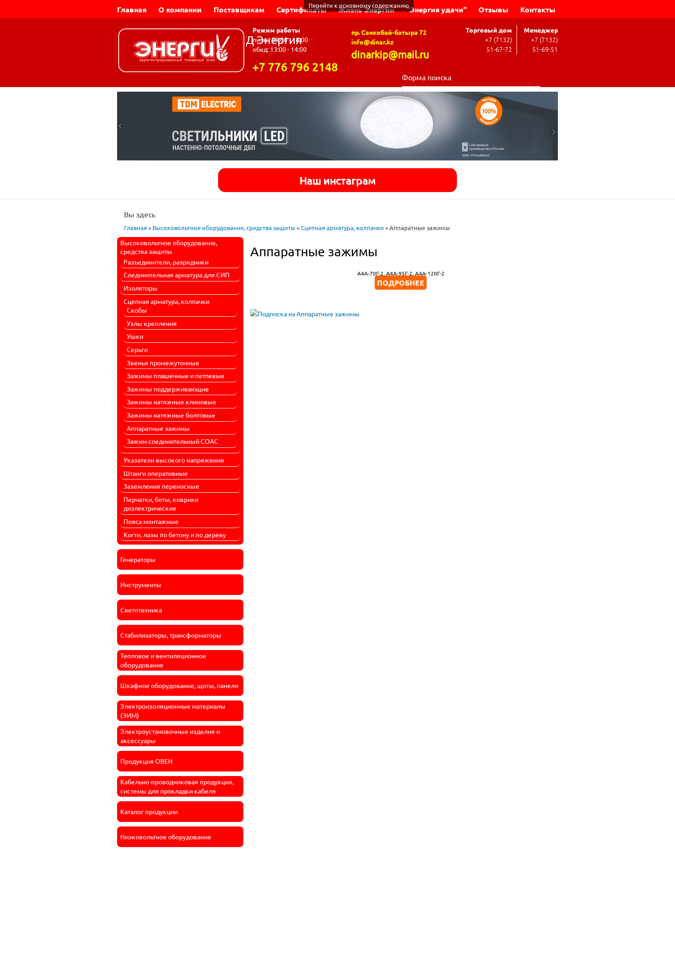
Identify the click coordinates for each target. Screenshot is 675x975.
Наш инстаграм (337, 180)
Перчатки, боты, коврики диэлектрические (161, 503)
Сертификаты (301, 9)
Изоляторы (141, 288)
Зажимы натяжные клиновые (171, 401)
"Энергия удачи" (436, 9)
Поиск (549, 91)
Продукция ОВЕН (146, 761)
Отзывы (493, 9)
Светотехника (141, 610)
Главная (131, 9)
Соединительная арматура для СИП (177, 274)
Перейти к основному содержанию (359, 5)
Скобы (137, 310)
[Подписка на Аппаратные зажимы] (305, 310)
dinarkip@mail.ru (390, 54)
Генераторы (138, 559)
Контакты (537, 9)
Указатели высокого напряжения (174, 460)
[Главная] (181, 52)
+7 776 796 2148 (295, 66)
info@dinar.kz (372, 42)
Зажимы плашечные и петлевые (176, 375)
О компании (180, 9)
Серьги (137, 349)
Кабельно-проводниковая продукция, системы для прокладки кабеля (177, 786)
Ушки (135, 336)
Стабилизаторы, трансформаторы (170, 635)
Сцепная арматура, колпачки (342, 227)
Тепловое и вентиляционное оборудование (163, 660)
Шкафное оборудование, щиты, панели (179, 685)
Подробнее (400, 282)
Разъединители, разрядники (166, 262)
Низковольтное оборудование (165, 836)
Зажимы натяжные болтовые (171, 415)
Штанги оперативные (156, 473)
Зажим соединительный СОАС (172, 441)
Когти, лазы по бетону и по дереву (175, 534)
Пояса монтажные (151, 521)
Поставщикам (239, 9)
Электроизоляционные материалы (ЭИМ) (172, 710)
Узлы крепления (152, 323)
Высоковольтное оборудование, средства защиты (223, 227)
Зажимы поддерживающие (168, 389)
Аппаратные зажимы (158, 428)
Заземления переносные (161, 486)
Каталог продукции (149, 811)
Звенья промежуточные (163, 362)
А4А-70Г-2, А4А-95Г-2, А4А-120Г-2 (400, 273)
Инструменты (140, 584)
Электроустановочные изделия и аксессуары (170, 735)
